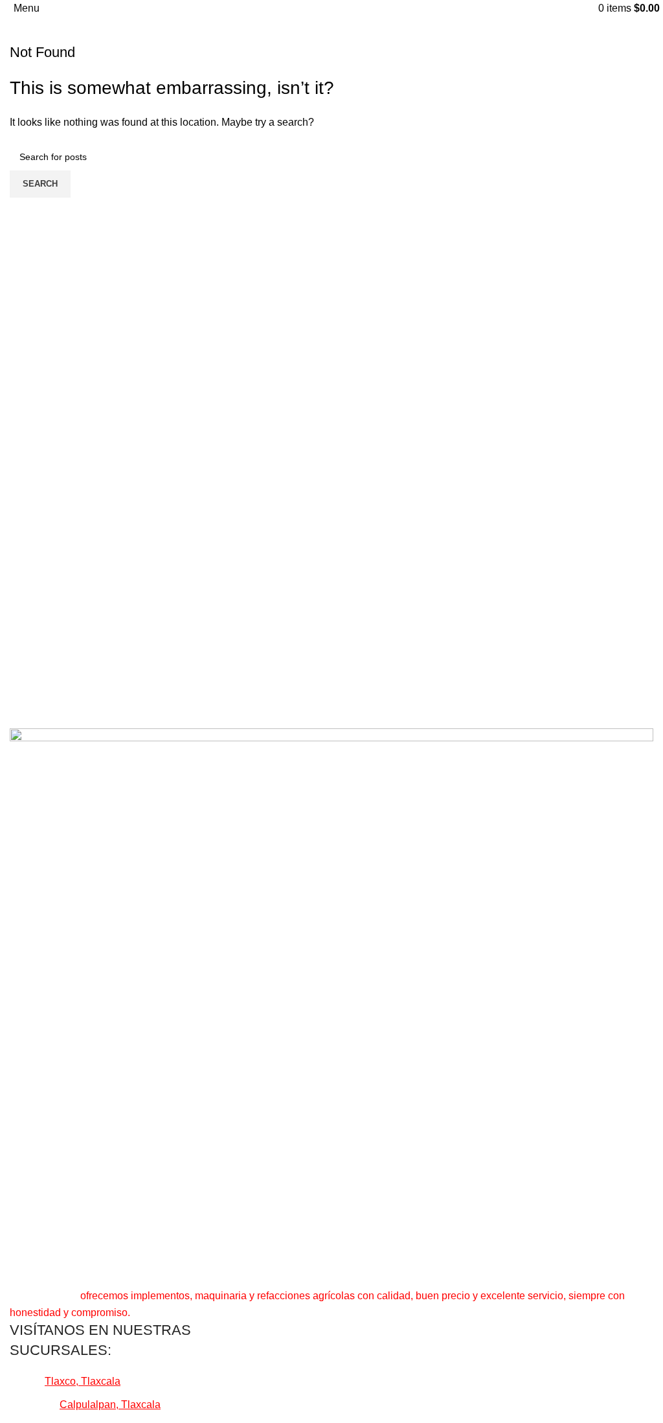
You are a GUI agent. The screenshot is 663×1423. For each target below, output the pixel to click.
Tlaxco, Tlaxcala (82, 1381)
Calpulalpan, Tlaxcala (110, 1404)
